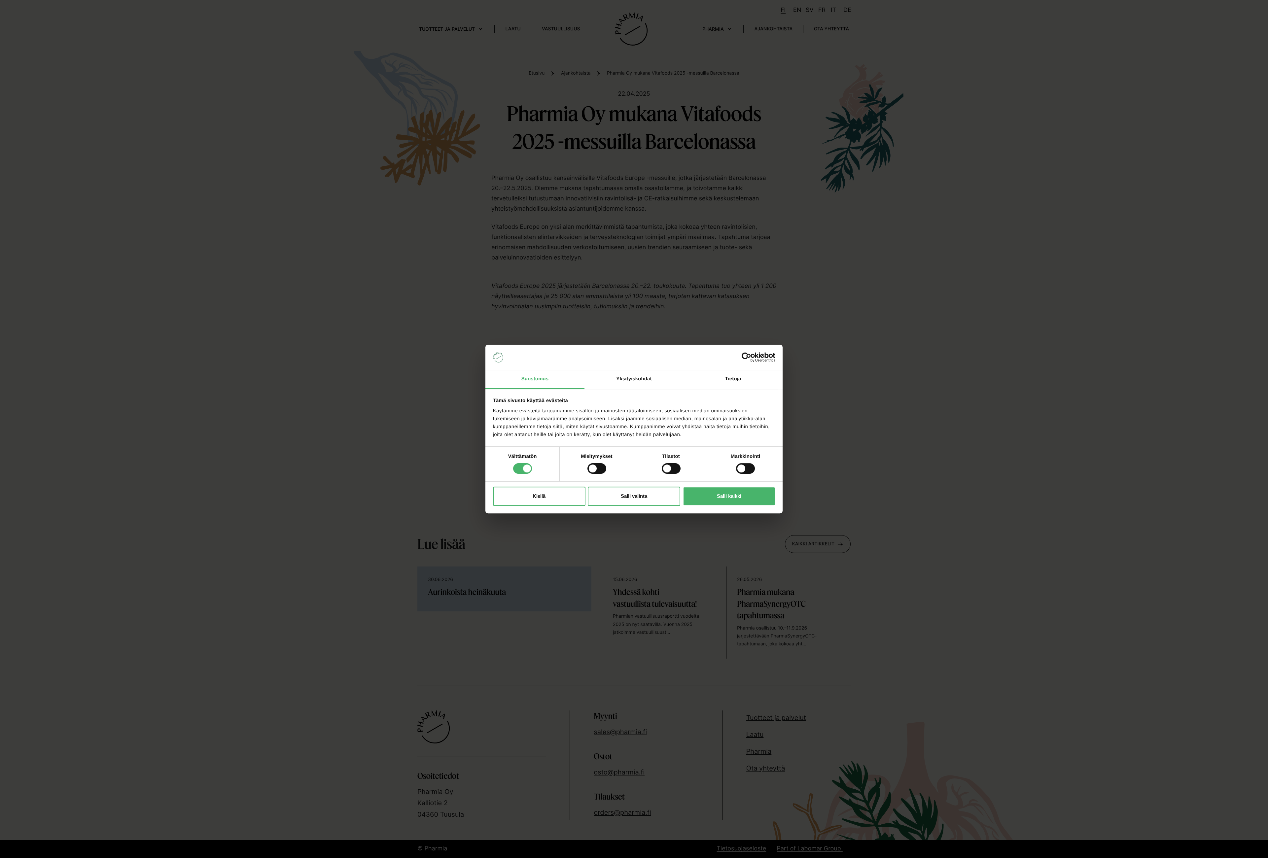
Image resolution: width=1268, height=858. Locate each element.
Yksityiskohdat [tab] (634, 379)
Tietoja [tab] (733, 379)
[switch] (596, 467)
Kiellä (539, 496)
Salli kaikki (729, 496)
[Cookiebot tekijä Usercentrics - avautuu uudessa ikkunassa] (746, 357)
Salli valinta (634, 496)
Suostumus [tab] (535, 379)
